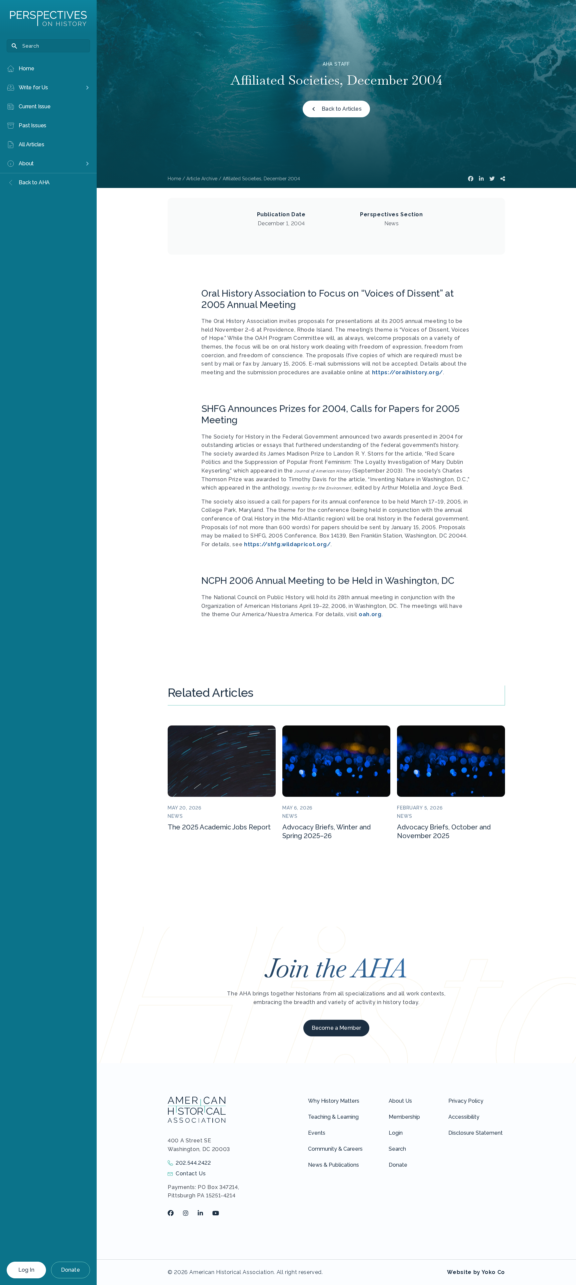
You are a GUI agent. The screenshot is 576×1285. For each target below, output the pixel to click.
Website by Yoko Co (476, 1272)
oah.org (370, 614)
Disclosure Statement (475, 1133)
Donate (70, 1270)
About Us (400, 1101)
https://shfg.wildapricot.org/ (287, 544)
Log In (26, 1270)
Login (396, 1133)
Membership (404, 1117)
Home (174, 178)
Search (397, 1149)
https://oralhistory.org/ (407, 372)
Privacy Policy (465, 1101)
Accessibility (463, 1117)
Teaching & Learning (333, 1117)
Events (316, 1133)
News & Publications (333, 1165)
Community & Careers (335, 1149)
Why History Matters (333, 1101)
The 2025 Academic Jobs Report (219, 827)
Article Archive (201, 178)
